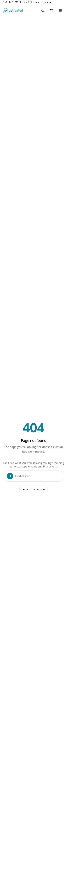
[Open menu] (60, 10)
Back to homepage (34, 489)
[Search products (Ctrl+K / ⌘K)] (43, 10)
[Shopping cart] (52, 10)
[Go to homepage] (13, 10)
